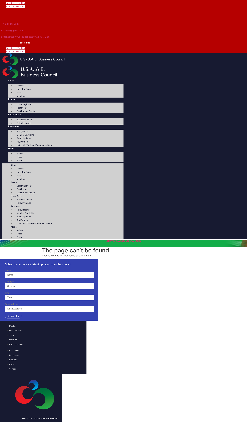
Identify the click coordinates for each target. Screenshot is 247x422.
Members (21, 96)
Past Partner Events (26, 111)
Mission (20, 86)
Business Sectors (24, 120)
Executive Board (24, 89)
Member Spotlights (25, 135)
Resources (13, 126)
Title (7, 293)
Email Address (12, 304)
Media (11, 148)
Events (11, 99)
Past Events (22, 108)
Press (19, 157)
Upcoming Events (24, 104)
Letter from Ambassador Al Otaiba (124, 241)
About (11, 80)
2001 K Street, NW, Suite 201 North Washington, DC (25, 37)
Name (8, 270)
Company (9, 282)
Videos (20, 153)
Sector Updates (24, 138)
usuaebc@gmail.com (12, 30)
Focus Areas (14, 114)
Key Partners (22, 142)
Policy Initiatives (24, 123)
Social (19, 160)
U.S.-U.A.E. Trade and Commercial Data (34, 145)
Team (19, 92)
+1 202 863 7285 (10, 24)
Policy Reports (23, 131)
